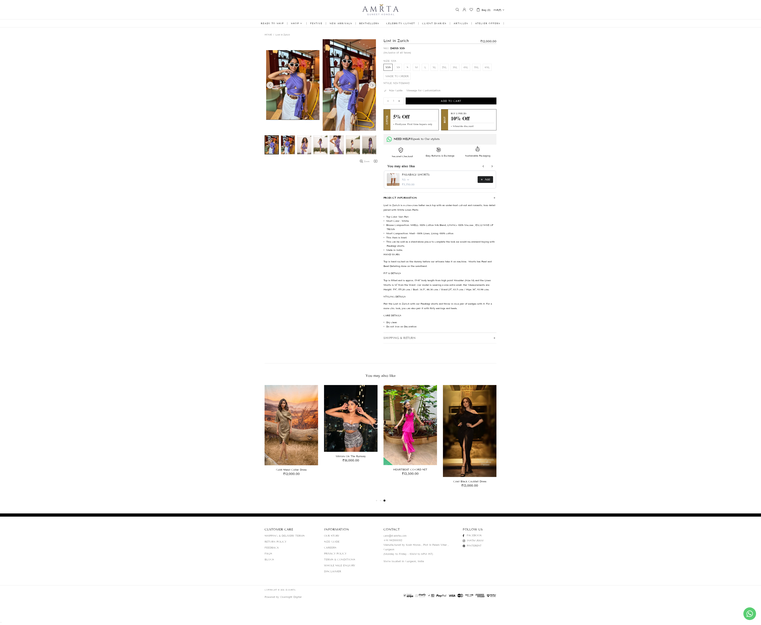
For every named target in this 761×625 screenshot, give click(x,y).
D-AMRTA (380, 9)
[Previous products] (483, 166)
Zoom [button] (367, 161)
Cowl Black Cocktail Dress (469, 481)
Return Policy (275, 541)
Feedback (272, 547)
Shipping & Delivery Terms (285, 535)
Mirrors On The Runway (351, 456)
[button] (292, 85)
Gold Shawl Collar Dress (291, 469)
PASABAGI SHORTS (416, 174)
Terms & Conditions (339, 559)
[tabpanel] (291, 434)
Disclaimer (332, 571)
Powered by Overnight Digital (283, 597)
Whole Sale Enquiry (339, 565)
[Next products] (492, 166)
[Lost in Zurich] (272, 144)
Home (268, 34)
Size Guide (331, 541)
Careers (330, 547)
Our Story (331, 535)
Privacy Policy (335, 553)
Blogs (269, 559)
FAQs (268, 553)
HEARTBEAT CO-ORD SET (410, 469)
